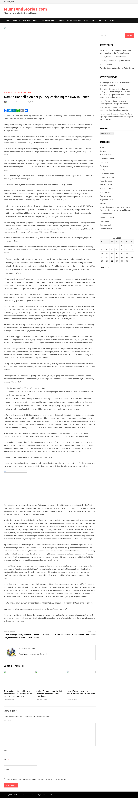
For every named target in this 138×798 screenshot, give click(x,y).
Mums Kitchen (105, 192)
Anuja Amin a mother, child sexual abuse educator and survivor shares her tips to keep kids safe (18, 693)
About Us (16, 21)
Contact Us (102, 21)
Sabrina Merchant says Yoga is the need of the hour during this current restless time (116, 116)
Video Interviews (106, 228)
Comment (7, 721)
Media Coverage (106, 181)
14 (117, 253)
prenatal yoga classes (108, 114)
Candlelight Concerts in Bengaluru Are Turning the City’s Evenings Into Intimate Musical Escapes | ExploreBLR (115, 92)
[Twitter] (131, 1)
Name (6, 750)
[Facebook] (129, 1)
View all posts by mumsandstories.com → (33, 654)
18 (102, 257)
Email (6, 760)
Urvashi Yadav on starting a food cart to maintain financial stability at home (81, 693)
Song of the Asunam (107, 64)
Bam (52, 795)
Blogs (112, 21)
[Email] (133, 1)
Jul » (107, 267)
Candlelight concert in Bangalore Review (115, 60)
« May (102, 267)
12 (107, 253)
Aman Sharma (105, 107)
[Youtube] (130, 1)
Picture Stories (105, 196)
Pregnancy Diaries (106, 200)
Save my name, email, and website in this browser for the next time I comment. (36, 779)
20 (112, 257)
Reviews (103, 203)
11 (102, 253)
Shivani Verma (105, 101)
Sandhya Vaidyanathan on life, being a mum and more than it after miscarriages (49, 693)
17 (132, 253)
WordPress (44, 795)
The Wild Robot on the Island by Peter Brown (117, 68)
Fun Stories (104, 166)
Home (8, 21)
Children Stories (48, 21)
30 (127, 261)
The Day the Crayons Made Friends (113, 57)
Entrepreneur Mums (107, 158)
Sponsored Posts (74, 21)
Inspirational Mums (24, 93)
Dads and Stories (106, 155)
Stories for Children (107, 217)
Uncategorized (105, 225)
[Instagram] (132, 1)
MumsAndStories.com (25, 9)
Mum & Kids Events (107, 188)
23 (127, 257)
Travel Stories (105, 221)
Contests (103, 151)
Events (61, 21)
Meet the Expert (106, 185)
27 (112, 261)
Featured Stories (30, 21)
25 (102, 261)
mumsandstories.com (16, 102)
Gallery (102, 170)
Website (7, 769)
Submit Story (89, 21)
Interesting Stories (107, 177)
